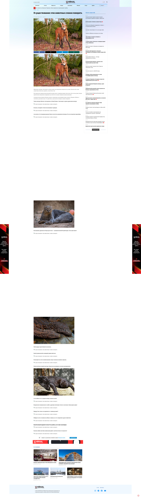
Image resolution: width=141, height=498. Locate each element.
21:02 (87, 105)
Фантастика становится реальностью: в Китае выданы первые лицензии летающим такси (41, 477)
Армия (93, 5)
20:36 (87, 115)
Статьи (45, 5)
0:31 (86, 28)
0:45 (87, 20)
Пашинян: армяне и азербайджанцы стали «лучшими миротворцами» (53, 8)
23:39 (87, 49)
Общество (53, 5)
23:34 (87, 55)
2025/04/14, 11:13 (62, 465)
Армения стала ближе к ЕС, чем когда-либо (95, 29)
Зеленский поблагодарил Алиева (43, 8)
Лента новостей (90, 12)
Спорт (86, 5)
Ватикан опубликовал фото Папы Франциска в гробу (45, 462)
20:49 (87, 110)
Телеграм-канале (61, 437)
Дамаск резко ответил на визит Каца (94, 21)
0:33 (87, 23)
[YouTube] (105, 491)
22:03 (87, 77)
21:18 (87, 96)
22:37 (87, 69)
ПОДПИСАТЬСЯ (73, 437)
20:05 (87, 124)
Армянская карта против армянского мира (95, 126)
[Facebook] (102, 491)
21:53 (87, 82)
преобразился (56, 476)
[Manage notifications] (138, 495)
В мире (61, 5)
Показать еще (95, 129)
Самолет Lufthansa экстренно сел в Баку (94, 33)
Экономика (70, 5)
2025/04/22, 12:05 (37, 464)
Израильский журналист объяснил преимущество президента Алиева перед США (96, 51)
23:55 (87, 44)
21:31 (87, 91)
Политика (37, 5)
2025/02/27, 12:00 (54, 477)
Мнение (78, 5)
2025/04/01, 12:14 (37, 480)
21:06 (87, 101)
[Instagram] (95, 491)
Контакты (102, 487)
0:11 (86, 35)
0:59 (87, 15)
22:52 (87, 64)
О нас (98, 487)
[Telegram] (98, 491)
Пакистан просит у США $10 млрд (93, 71)
